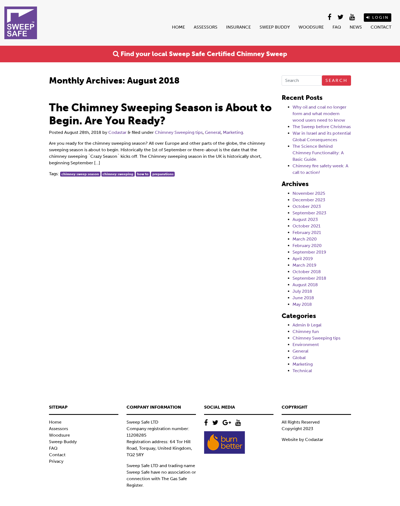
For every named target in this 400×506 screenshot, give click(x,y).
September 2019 (309, 252)
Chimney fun (306, 331)
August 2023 (305, 219)
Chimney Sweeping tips (179, 132)
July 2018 (302, 291)
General (213, 132)
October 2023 (307, 206)
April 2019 (303, 258)
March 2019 (304, 265)
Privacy (56, 461)
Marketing (233, 132)
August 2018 (305, 284)
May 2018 (302, 304)
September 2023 (309, 212)
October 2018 (307, 271)
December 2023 (309, 199)
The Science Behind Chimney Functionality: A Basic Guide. (318, 153)
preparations (163, 174)
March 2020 (305, 239)
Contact (381, 27)
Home (178, 27)
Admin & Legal (307, 325)
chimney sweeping (118, 174)
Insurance (238, 27)
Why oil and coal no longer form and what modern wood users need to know (319, 113)
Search (336, 80)
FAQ (337, 27)
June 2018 (303, 297)
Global (299, 357)
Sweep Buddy (275, 27)
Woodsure (311, 27)
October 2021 (307, 226)
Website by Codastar (302, 439)
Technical (302, 370)
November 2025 (309, 193)
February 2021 (307, 232)
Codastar (117, 132)
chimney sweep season (80, 174)
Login (379, 17)
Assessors (205, 27)
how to (143, 174)
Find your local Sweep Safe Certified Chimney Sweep (203, 54)
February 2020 (307, 245)
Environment (306, 344)
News (356, 27)
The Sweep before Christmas (322, 126)
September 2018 (309, 278)
